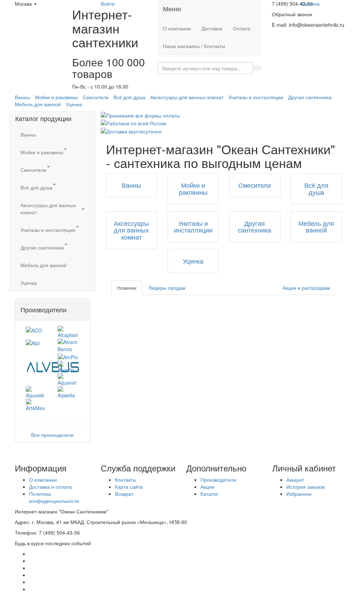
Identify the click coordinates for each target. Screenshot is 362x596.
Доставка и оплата (50, 486)
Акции (207, 486)
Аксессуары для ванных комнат (186, 97)
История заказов (305, 486)
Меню (172, 8)
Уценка (74, 104)
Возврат (124, 493)
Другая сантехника (310, 97)
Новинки (126, 287)
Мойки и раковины (56, 97)
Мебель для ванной (38, 104)
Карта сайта (129, 486)
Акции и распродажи (306, 287)
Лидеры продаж (166, 287)
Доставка (212, 28)
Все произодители (52, 434)
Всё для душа (129, 97)
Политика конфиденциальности (54, 497)
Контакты (125, 479)
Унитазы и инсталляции (255, 97)
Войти (108, 3)
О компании (177, 28)
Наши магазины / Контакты (194, 45)
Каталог (209, 493)
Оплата (241, 28)
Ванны (22, 97)
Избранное (299, 493)
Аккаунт (295, 479)
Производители (218, 479)
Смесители (96, 97)
